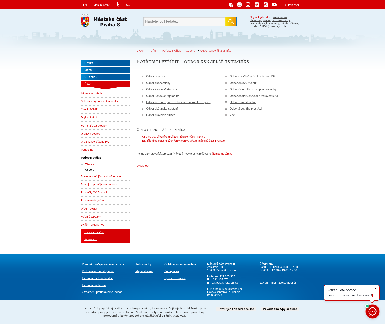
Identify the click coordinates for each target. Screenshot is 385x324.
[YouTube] (275, 5)
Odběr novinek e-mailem (180, 264)
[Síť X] (241, 5)
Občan (88, 63)
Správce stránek (175, 278)
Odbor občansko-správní (162, 108)
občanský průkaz (260, 20)
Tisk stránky (143, 264)
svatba (283, 26)
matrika (254, 26)
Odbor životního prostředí (246, 108)
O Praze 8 (90, 77)
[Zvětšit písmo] (127, 5)
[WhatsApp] (267, 5)
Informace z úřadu (92, 93)
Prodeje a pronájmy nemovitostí (100, 184)
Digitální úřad (89, 117)
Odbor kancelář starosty (161, 89)
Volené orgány (94, 232)
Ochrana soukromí (94, 285)
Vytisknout (143, 165)
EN (85, 5)
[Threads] (258, 5)
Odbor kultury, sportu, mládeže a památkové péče (178, 102)
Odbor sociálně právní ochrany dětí (252, 76)
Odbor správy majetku (244, 83)
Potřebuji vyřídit (171, 50)
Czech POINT (89, 109)
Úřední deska (89, 208)
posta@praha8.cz (227, 282)
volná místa (280, 17)
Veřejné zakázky (91, 216)
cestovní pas (257, 23)
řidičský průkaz (269, 26)
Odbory (190, 50)
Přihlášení (294, 5)
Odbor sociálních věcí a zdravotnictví (254, 96)
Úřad (154, 50)
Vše (232, 115)
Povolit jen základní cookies (236, 309)
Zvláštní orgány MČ (92, 224)
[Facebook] (232, 5)
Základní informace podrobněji (278, 282)
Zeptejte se (171, 271)
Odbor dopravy (155, 76)
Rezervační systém (92, 200)
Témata (89, 164)
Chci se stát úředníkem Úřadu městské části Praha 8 (173, 136)
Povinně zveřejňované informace (101, 176)
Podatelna (87, 149)
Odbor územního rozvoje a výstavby (253, 89)
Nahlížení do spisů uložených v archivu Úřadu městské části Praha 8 (183, 140)
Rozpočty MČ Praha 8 (94, 192)
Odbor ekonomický (158, 83)
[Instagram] (249, 5)
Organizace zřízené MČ (95, 141)
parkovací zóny (281, 20)
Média (88, 70)
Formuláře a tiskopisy (94, 125)
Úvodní (141, 50)
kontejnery (272, 23)
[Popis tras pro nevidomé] (118, 5)
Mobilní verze (102, 5)
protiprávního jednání (102, 292)
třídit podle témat (222, 153)
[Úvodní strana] (105, 21)
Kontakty (90, 239)
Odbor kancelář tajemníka (215, 50)
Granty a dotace (90, 133)
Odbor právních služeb (160, 115)
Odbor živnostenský (243, 102)
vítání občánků (289, 23)
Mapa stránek (144, 271)
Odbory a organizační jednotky (99, 101)
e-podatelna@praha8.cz (227, 289)
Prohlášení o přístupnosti (98, 271)
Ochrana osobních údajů (97, 278)
